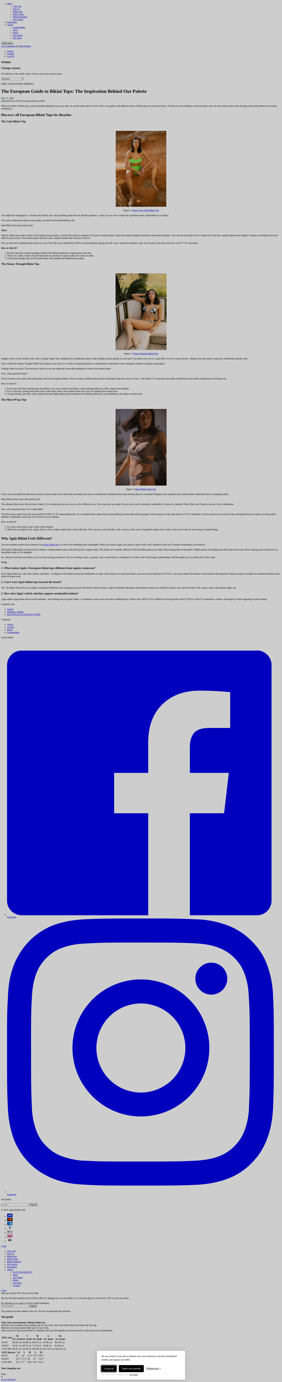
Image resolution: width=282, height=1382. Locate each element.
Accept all (109, 1368)
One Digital (134, 1375)
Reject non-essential (131, 1368)
